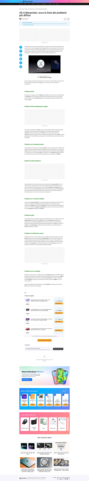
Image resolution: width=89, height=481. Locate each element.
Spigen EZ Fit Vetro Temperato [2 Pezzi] (49, 401)
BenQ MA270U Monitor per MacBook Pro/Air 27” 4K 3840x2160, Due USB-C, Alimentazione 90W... (40, 300)
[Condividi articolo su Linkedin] (20, 55)
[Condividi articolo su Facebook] (20, 47)
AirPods (33, 4)
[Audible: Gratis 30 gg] (32, 396)
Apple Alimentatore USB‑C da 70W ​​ (57, 401)
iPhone (20, 4)
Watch (38, 4)
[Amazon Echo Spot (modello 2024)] (41, 396)
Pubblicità (68, 477)
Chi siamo (54, 477)
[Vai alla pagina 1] (43, 432)
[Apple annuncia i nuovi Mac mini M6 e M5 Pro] (61, 446)
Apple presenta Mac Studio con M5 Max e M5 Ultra (44, 453)
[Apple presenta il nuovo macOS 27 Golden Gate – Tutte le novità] (61, 462)
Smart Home (44, 4)
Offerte (57, 4)
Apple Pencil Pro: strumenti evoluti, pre (66, 401)
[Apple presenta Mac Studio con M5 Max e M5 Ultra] (44, 446)
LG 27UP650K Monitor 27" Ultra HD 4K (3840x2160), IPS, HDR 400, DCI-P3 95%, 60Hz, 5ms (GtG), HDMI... (41, 310)
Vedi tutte (64, 391)
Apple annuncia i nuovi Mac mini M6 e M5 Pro (61, 453)
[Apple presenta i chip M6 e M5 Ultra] (27, 446)
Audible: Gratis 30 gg (33, 401)
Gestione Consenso (42, 478)
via (25, 292)
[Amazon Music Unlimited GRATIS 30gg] (24, 396)
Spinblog (33, 477)
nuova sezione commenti (29, 24)
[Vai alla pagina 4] (46, 432)
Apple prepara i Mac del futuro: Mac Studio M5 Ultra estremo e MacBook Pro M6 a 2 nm (44, 470)
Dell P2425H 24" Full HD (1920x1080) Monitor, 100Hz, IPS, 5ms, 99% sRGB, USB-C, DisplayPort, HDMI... (41, 320)
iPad (25, 4)
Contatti (58, 477)
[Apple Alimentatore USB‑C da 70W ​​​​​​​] (57, 396)
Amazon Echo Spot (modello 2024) (41, 401)
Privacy (64, 477)
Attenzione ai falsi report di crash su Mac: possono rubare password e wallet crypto (28, 470)
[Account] (69, 1)
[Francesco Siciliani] (20, 19)
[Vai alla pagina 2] (44, 432)
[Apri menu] (33, 1)
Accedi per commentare (58, 348)
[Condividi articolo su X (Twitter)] (20, 51)
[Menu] (20, 1)
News (26, 9)
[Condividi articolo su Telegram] (20, 58)
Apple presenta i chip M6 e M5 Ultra (28, 453)
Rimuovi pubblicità (44, 42)
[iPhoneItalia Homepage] (28, 1)
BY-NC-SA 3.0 (36, 478)
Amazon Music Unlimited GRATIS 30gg (24, 401)
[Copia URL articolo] (20, 66)
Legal (61, 477)
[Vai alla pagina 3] (45, 432)
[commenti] (65, 19)
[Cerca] (22, 1)
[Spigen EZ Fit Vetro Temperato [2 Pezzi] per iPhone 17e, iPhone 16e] (49, 396)
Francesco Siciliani (25, 18)
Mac (29, 4)
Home (20, 9)
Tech (53, 4)
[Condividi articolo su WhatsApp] (20, 62)
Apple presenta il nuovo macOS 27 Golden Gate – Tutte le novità (61, 469)
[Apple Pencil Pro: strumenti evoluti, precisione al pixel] (66, 396)
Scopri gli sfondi (26, 379)
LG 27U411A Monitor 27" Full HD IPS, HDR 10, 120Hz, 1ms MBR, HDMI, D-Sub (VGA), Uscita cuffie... (41, 329)
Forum (49, 4)
